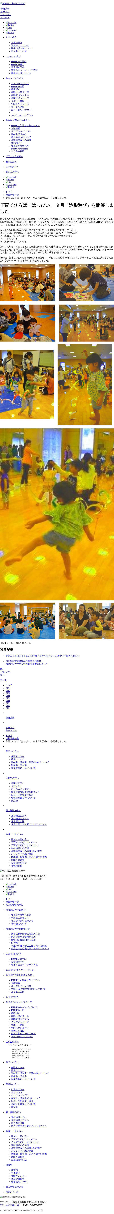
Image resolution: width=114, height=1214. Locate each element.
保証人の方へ (12, 172)
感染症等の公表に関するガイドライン (30, 948)
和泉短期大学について (22, 48)
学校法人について (20, 45)
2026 (8, 688)
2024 (8, 693)
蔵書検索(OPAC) (19, 1181)
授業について (17, 759)
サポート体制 (17, 101)
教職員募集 (16, 866)
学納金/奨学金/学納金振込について (28, 989)
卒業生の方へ (12, 778)
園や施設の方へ (19, 815)
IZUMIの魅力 (17, 64)
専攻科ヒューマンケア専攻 (24, 70)
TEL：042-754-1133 (9, 1205)
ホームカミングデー (21, 789)
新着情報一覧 (12, 195)
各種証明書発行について (23, 798)
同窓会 (14, 800)
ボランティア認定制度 (22, 854)
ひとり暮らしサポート (22, 110)
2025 (8, 690)
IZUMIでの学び (13, 56)
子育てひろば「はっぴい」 (24, 842)
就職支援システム (20, 95)
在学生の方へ (12, 167)
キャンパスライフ (14, 78)
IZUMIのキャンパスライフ (19, 1002)
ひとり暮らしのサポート (23, 1033)
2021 (8, 700)
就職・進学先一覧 (20, 92)
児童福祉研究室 (19, 863)
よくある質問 (17, 151)
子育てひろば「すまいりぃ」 (25, 845)
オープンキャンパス (21, 131)
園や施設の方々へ (20, 818)
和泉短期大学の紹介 (16, 910)
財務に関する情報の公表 (23, 937)
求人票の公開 (17, 821)
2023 (8, 695)
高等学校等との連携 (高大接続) (26, 851)
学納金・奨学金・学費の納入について (30, 762)
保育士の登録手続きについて (25, 792)
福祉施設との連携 (20, 848)
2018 (8, 708)
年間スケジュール (20, 104)
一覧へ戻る (5, 672)
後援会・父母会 (19, 765)
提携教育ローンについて (23, 768)
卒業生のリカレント (21, 73)
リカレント (16, 786)
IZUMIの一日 (17, 86)
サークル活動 (17, 107)
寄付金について (19, 51)
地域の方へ (11, 161)
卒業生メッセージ (20, 98)
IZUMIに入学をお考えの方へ (25, 125)
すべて (3, 680)
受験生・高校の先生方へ (18, 120)
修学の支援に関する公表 (23, 940)
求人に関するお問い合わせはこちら (29, 824)
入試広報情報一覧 (14, 904)
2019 (8, 705)
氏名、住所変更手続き (22, 795)
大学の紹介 (11, 37)
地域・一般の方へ (14, 834)
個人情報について (14, 1187)
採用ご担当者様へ (14, 156)
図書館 (9, 1165)
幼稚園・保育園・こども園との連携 (29, 857)
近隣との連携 (17, 860)
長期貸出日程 (17, 1179)
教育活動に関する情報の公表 (25, 934)
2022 (8, 698)
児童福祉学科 (17, 67)
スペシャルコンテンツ (22, 115)
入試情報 (15, 128)
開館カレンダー (19, 1176)
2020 (8, 703)
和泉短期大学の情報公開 (18, 929)
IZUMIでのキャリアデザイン (20, 970)
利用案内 (15, 1173)
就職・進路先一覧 (20, 1016)
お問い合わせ (12, 1192)
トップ (9, 192)
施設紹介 (15, 89)
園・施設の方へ (13, 810)
